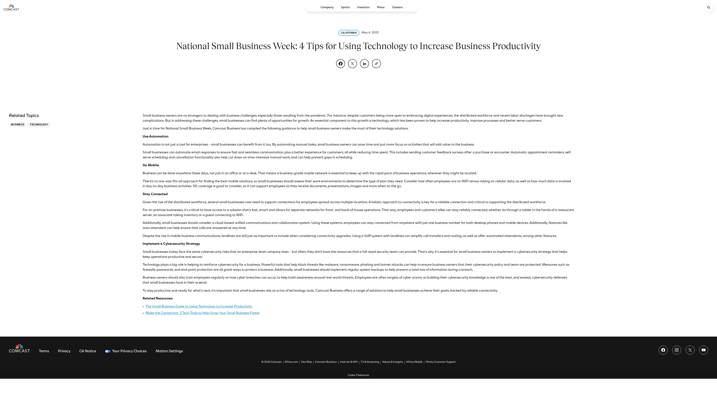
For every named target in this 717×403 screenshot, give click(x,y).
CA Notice (87, 351)
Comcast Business (326, 362)
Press (381, 7)
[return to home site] (11, 7)
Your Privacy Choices (129, 351)
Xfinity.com (291, 362)
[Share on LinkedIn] (364, 63)
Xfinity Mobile (414, 362)
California (349, 33)
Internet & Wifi (348, 362)
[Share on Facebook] (340, 63)
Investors (363, 7)
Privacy (64, 351)
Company (327, 7)
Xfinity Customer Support (441, 362)
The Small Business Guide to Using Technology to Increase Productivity (199, 306)
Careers (397, 7)
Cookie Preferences (358, 375)
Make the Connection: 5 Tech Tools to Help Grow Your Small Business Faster (203, 313)
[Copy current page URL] (376, 63)
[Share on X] (352, 63)
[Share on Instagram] (676, 350)
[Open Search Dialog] (708, 7)
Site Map (306, 362)
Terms (44, 351)
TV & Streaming (370, 362)
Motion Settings (169, 351)
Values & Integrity (392, 362)
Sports (345, 7)
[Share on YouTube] (703, 350)
